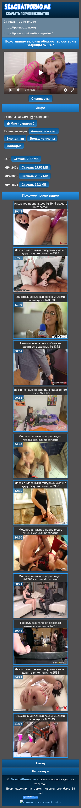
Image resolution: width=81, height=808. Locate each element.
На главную (40, 771)
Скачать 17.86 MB (35, 167)
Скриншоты (40, 98)
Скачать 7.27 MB (26, 159)
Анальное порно (43, 131)
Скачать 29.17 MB (35, 176)
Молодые (13, 146)
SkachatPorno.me (23, 779)
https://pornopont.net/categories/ (28, 33)
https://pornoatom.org (20, 27)
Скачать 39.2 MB (34, 184)
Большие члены (42, 138)
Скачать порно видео (20, 21)
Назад (40, 763)
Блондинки (15, 138)
